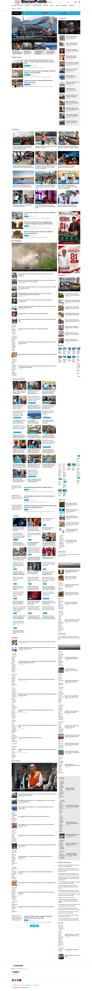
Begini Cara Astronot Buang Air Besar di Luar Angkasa (18, 588)
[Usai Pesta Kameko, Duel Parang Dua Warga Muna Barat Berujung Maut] (49, 459)
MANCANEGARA (27, 74)
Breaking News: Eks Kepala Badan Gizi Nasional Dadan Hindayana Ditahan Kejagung (36, 893)
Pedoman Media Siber (25, 985)
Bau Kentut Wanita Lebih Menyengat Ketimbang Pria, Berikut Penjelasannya (60, 361)
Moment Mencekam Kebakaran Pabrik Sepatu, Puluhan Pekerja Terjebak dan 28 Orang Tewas (37, 342)
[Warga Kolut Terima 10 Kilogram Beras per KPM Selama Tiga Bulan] (17, 83)
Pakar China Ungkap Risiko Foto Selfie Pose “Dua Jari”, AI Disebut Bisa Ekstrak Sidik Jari (49, 544)
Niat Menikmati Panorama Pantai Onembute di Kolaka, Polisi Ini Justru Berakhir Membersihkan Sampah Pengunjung (72, 510)
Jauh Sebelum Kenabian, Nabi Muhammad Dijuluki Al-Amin (39, 13)
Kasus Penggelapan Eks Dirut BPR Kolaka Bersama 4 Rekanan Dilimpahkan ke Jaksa (68, 886)
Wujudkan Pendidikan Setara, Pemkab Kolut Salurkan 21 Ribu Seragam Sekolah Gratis (37, 750)
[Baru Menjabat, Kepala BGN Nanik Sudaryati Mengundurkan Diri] (14, 817)
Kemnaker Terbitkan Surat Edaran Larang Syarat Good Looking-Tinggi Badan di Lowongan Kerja (19, 617)
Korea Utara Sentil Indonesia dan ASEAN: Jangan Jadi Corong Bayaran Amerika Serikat (35, 300)
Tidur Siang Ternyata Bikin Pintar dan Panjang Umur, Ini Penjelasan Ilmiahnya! (74, 361)
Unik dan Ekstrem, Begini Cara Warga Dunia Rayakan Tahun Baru (48, 573)
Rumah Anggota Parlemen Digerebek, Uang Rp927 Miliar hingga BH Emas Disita (37, 354)
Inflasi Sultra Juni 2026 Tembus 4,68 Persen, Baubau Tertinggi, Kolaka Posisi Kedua (72, 301)
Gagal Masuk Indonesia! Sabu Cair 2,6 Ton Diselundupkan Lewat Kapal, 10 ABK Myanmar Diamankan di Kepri (28, 52)
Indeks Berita (36, 985)
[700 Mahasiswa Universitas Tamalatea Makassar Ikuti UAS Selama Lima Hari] (14, 642)
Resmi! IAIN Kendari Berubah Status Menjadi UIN (29, 737)
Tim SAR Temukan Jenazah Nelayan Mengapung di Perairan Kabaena (66, 166)
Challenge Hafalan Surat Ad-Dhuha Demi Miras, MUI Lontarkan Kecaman (72, 108)
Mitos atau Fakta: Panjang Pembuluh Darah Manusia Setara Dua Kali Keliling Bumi (69, 468)
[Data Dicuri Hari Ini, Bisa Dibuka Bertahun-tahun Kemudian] (19, 522)
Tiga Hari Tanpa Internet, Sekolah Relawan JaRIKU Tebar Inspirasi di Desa (36, 679)
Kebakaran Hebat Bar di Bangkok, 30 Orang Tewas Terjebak (33, 328)
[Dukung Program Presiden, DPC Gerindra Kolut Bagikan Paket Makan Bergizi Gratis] (62, 836)
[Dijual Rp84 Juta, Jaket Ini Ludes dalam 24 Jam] (49, 551)
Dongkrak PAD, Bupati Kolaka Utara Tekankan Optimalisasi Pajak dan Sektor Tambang (72, 314)
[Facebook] (13, 980)
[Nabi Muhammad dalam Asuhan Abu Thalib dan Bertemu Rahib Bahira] (17, 234)
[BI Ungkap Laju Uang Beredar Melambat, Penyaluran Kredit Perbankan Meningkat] (61, 308)
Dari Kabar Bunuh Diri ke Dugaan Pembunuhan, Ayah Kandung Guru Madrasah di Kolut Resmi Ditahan (34, 407)
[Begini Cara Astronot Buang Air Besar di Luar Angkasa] (19, 581)
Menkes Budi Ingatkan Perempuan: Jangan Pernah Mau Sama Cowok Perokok (64, 361)
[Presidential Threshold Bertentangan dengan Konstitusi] (62, 855)
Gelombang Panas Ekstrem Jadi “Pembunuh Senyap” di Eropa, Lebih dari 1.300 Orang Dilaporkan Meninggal (37, 366)
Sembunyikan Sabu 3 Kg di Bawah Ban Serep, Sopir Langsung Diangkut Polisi (34, 466)
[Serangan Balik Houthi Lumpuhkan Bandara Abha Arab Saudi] (14, 314)
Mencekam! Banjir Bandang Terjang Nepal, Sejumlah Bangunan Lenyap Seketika (39, 71)
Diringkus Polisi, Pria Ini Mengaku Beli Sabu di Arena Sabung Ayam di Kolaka (19, 436)
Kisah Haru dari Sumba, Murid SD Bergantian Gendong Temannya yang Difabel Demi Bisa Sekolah (37, 694)
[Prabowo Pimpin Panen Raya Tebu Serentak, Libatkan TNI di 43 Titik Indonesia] (61, 321)
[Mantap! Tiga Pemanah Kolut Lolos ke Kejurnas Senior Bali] (61, 744)
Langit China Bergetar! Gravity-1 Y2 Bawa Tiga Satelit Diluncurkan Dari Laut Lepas (33, 588)
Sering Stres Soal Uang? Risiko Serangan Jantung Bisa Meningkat (69, 352)
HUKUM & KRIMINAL (62, 182)
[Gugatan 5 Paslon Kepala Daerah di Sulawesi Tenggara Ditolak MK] (62, 845)
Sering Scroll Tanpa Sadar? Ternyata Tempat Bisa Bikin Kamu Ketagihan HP (74, 352)
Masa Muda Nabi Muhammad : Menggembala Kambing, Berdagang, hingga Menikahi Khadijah (62, 13)
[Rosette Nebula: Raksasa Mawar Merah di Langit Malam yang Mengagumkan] (34, 595)
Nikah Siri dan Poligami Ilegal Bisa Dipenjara (33, 572)
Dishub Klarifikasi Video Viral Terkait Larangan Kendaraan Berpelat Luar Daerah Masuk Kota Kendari (68, 878)
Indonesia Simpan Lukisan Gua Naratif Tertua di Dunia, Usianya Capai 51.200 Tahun (72, 530)
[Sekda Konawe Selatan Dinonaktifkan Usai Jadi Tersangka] (49, 414)
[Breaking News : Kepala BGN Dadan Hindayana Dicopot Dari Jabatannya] (14, 907)
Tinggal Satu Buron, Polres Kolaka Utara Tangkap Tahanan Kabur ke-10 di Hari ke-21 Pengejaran (19, 451)
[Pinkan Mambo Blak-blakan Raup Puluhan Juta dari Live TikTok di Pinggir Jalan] (19, 551)
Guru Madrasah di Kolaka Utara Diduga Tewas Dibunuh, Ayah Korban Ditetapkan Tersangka (19, 422)
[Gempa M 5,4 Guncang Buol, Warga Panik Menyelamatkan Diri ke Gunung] (14, 836)
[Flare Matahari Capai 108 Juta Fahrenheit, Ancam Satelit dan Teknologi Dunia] (34, 610)
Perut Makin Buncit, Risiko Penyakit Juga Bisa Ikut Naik (60, 352)
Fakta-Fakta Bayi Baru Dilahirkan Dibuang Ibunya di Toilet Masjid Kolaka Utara (48, 451)
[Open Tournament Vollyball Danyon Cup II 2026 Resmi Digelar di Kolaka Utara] (61, 697)
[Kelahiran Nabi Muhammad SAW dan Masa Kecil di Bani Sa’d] (17, 499)
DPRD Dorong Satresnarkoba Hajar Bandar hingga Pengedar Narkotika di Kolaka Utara (68, 900)
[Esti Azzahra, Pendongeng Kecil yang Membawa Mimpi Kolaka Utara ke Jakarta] (14, 711)
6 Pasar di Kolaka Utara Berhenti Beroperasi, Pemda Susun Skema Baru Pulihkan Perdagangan (71, 340)
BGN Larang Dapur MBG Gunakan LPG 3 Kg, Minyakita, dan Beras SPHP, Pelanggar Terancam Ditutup (72, 37)
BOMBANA (60, 163)
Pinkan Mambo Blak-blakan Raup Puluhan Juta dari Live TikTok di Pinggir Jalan (19, 559)
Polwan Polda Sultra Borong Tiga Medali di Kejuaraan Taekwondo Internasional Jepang (72, 681)
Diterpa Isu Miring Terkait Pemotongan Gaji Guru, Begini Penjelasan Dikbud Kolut (68, 919)
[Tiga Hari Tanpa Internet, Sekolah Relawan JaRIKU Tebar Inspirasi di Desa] (14, 680)
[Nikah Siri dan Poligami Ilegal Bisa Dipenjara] (34, 566)
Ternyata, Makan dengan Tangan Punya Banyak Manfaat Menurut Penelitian (74, 468)
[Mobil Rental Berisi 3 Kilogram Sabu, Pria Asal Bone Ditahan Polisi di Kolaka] (19, 473)
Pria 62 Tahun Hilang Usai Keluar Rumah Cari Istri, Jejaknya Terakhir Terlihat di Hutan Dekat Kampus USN (39, 61)
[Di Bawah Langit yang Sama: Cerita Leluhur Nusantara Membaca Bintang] (19, 595)
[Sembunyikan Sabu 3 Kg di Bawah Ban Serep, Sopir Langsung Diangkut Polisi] (34, 459)
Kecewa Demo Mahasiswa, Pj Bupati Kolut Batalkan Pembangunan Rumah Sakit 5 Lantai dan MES (69, 870)
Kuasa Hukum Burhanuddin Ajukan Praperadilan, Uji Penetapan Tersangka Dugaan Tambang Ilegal (67, 187)
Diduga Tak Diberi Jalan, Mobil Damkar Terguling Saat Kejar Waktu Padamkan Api (23, 166)
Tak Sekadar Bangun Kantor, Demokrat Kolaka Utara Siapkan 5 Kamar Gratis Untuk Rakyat (72, 823)
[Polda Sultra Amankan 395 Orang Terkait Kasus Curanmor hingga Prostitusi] (14, 883)
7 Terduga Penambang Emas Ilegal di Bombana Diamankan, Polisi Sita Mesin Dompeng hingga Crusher (49, 436)
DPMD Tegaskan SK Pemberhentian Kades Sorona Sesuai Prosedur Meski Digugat (68, 891)
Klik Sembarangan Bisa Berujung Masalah (47, 528)
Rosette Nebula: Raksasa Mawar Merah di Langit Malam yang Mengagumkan (34, 603)
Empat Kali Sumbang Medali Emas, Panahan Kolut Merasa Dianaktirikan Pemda (72, 752)
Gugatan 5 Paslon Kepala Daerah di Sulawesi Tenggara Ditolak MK (72, 844)
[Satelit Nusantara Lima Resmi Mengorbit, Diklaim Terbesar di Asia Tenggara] (49, 610)
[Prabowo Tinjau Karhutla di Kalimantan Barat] (62, 83)
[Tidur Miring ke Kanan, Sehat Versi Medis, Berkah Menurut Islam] (78, 471)
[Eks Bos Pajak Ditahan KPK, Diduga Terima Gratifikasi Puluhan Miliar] (19, 385)
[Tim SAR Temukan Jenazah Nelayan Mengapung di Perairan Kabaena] (68, 158)
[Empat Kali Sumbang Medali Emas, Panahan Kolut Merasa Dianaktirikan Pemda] (61, 752)
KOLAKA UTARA (27, 84)
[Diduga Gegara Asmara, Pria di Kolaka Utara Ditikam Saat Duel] (23, 197)
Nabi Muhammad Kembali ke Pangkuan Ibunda (38, 487)
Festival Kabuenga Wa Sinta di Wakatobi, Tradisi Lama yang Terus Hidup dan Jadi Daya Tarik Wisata (72, 517)
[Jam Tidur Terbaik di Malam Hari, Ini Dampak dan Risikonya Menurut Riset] (60, 471)
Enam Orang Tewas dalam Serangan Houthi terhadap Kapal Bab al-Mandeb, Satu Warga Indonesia (37, 287)
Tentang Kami (15, 985)
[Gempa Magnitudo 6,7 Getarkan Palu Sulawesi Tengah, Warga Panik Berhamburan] (14, 858)
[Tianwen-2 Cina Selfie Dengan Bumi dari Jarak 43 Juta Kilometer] (49, 595)
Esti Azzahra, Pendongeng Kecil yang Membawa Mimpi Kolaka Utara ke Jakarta (35, 710)
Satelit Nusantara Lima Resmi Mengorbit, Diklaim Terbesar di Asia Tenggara (48, 617)
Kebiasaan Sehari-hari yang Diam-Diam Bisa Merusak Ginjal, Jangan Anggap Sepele (64, 352)
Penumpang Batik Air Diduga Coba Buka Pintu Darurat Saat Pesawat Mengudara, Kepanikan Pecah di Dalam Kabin (35, 294)
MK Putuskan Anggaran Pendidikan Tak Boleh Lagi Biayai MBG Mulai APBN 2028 (72, 50)
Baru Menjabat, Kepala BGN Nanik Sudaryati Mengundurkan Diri (33, 816)
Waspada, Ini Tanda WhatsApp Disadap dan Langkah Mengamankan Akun (19, 573)
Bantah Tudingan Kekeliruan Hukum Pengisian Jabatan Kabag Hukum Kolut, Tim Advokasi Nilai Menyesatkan (72, 788)
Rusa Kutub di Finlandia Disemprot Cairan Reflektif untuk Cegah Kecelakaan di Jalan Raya (49, 588)
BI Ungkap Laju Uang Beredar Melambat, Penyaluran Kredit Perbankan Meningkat (72, 307)
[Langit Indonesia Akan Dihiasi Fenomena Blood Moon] (19, 625)
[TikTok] (20, 980)
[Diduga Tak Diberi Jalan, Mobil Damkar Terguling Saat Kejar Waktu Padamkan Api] (23, 158)
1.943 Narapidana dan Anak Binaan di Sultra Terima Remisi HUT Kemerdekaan (67, 205)
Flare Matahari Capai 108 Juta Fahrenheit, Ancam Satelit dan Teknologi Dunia (34, 617)
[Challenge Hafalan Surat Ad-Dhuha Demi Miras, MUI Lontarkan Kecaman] (62, 109)
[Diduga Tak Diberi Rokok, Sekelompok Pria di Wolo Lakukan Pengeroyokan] (34, 444)
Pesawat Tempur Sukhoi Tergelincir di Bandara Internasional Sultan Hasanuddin (72, 95)
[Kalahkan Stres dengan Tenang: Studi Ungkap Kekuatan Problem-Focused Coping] (78, 406)
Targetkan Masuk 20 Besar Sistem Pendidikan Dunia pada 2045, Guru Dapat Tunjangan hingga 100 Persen (36, 307)
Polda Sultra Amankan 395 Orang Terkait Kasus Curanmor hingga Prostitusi (36, 882)
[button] (76, 2)
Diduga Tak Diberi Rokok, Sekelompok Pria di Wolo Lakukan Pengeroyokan (34, 451)
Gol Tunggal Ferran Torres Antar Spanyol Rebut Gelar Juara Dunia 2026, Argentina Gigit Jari (36, 825)
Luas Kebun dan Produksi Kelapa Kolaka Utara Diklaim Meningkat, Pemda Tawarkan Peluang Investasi (72, 327)
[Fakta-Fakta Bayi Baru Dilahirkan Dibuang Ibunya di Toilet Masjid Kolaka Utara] (49, 444)
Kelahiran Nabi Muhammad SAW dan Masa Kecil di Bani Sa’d (71, 593)
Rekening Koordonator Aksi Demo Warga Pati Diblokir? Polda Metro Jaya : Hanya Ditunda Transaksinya (45, 167)
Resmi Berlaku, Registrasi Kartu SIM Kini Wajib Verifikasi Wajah (34, 544)
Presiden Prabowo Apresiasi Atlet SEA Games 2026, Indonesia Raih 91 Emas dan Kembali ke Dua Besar (71, 712)
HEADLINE (15, 34)
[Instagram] (15, 980)
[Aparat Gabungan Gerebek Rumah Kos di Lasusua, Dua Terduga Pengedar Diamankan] (34, 473)
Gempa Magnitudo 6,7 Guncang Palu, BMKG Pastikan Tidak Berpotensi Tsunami (35, 872)
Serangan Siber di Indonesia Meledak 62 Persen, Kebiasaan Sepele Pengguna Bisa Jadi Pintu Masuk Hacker (72, 89)
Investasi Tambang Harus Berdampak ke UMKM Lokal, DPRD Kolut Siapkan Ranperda (68, 147)
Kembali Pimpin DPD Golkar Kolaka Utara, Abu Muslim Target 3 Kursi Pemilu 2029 (72, 806)
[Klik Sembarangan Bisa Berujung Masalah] (49, 522)
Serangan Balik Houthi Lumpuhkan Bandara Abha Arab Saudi (33, 313)
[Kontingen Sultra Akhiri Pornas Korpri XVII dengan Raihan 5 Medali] (61, 736)
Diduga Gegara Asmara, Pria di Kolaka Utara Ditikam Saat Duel (22, 205)
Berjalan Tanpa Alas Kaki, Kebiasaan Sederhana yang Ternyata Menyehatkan (60, 494)
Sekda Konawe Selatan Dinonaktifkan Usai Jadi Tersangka (48, 422)
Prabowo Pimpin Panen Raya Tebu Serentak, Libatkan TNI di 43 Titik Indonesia (72, 320)
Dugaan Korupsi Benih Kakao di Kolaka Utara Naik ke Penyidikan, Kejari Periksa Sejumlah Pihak (34, 436)
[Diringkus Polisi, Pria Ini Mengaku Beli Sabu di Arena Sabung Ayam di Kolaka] (19, 429)
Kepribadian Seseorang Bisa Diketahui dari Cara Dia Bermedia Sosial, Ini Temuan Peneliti (78, 352)
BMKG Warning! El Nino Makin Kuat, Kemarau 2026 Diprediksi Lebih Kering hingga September (72, 102)
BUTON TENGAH (27, 65)
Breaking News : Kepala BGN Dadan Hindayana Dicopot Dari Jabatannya (36, 906)
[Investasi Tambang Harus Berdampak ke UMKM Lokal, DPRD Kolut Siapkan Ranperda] (68, 138)
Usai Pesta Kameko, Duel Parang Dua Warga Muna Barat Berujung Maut (48, 466)
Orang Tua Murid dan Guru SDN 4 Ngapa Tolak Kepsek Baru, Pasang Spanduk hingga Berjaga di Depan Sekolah (37, 662)
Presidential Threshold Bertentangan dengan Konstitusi (71, 854)
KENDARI (60, 202)
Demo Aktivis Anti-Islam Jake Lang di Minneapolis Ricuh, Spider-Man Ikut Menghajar (36, 274)
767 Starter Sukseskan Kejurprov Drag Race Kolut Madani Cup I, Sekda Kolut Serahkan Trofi (71, 669)
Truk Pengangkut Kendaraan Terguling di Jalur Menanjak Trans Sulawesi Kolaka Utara (45, 187)
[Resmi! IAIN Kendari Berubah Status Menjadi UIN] (14, 738)
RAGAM (15, 525)
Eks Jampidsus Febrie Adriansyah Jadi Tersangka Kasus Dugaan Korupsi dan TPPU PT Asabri (37, 845)
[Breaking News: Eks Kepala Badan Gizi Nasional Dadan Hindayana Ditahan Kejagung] (14, 893)
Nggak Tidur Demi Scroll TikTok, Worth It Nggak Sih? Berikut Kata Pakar (64, 494)
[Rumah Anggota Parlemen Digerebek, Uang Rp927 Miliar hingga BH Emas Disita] (14, 355)
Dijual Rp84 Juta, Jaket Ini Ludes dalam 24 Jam (48, 558)
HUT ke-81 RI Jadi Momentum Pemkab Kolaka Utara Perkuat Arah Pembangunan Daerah (45, 206)
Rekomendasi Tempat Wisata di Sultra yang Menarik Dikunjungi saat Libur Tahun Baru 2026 (71, 541)
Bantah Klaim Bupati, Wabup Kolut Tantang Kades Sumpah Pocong (68, 912)
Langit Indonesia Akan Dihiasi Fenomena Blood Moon (19, 632)
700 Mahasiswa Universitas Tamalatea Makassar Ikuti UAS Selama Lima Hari (36, 641)
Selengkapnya (34, 925)
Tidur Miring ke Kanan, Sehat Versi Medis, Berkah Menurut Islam (78, 482)
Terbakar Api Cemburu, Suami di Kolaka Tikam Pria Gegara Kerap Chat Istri (69, 905)
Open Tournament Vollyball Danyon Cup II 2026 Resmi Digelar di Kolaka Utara (71, 696)
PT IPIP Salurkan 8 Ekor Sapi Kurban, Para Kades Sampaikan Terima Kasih (69, 894)
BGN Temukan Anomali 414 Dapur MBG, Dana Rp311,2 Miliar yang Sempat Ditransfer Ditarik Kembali (72, 63)
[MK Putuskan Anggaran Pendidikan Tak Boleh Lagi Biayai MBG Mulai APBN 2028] (62, 51)
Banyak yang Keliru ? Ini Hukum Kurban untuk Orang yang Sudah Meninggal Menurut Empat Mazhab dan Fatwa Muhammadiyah (72, 620)
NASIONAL (15, 539)
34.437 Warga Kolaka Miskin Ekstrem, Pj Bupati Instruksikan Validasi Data (69, 882)
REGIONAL (15, 163)
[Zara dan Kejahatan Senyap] (61, 950)
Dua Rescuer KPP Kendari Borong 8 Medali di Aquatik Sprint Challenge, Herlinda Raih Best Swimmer (72, 658)
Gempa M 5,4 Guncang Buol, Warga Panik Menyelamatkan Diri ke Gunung (36, 835)
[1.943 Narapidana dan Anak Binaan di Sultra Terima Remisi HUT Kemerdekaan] (68, 197)
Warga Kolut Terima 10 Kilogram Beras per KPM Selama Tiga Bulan (45, 147)
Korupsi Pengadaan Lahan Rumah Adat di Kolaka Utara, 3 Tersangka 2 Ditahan (68, 874)
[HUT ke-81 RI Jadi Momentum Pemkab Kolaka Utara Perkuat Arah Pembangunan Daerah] (46, 197)
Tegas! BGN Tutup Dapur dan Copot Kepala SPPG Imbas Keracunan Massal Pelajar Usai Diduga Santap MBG (72, 115)
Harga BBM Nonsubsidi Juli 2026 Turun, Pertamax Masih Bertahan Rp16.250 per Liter (72, 333)
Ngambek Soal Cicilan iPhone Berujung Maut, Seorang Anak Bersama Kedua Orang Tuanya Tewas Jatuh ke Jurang (36, 281)
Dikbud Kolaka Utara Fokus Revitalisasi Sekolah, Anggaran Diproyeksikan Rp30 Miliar (37, 726)
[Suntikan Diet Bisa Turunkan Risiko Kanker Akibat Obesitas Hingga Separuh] (64, 473)
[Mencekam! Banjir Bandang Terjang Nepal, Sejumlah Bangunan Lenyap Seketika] (17, 74)
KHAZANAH (26, 216)
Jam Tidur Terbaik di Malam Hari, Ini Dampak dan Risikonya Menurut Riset (60, 483)
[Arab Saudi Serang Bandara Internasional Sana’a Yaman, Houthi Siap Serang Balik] (14, 320)
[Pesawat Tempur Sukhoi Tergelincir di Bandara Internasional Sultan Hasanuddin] (62, 96)
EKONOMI (60, 143)
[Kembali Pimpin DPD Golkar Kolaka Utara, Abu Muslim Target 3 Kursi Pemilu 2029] (62, 807)
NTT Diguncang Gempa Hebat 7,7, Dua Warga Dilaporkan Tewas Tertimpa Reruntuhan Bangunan (39, 52)
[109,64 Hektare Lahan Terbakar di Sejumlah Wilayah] (62, 57)
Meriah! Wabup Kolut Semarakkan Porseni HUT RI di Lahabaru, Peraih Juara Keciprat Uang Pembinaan (72, 765)
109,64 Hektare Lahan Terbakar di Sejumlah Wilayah (71, 56)
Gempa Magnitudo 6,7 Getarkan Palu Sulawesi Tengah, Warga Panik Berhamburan (35, 857)
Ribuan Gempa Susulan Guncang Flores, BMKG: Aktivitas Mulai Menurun (71, 43)
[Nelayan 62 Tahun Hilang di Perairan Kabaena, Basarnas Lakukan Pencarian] (23, 177)
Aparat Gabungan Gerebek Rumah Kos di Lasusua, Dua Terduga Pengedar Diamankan (34, 480)
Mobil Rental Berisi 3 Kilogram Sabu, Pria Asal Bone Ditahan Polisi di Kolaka (19, 480)
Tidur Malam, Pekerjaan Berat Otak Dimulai (69, 361)
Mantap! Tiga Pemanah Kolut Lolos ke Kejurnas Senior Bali (72, 744)
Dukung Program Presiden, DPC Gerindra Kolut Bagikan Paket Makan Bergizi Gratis (72, 835)
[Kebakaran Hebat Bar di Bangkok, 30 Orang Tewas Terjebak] (14, 329)
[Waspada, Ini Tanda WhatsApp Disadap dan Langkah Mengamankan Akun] (19, 566)
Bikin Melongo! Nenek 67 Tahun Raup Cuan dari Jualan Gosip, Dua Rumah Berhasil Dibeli (34, 529)
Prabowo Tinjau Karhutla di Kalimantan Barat (72, 82)
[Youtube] (18, 980)
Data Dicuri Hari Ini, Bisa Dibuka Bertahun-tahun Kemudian (18, 529)
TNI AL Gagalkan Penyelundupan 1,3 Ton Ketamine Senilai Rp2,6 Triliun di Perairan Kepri (34, 38)
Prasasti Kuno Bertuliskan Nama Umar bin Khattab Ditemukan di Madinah (71, 603)
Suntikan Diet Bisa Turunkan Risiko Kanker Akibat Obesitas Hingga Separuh (64, 486)
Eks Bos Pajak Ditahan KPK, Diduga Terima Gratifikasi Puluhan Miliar (17, 52)
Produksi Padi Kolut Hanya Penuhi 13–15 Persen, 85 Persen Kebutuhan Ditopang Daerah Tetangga (72, 294)
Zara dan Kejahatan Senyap (72, 949)
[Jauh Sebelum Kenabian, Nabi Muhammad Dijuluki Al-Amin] (31, 13)
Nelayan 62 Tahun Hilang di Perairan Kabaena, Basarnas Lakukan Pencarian (22, 186)
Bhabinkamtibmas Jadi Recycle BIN (72, 956)
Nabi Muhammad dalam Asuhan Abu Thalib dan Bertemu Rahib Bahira (71, 577)
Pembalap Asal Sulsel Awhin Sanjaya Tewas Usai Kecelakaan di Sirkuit (72, 726)
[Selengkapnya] (46, 972)
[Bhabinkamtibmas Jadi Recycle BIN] (61, 956)
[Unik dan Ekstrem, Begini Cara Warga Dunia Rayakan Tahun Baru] (49, 566)
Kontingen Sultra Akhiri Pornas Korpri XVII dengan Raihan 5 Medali (72, 736)
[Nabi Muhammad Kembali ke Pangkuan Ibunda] (17, 489)
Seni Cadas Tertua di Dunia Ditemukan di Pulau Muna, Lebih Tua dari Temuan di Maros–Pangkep (72, 523)
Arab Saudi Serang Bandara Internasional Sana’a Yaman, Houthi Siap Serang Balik (37, 320)
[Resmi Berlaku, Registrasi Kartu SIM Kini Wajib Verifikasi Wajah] (34, 537)
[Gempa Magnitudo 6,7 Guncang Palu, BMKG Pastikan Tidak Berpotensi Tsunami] (14, 873)
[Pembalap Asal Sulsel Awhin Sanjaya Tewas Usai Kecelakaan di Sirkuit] (61, 727)
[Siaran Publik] (38, 2)
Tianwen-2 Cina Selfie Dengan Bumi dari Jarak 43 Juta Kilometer (49, 603)
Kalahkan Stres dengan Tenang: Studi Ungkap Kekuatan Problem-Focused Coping (78, 460)
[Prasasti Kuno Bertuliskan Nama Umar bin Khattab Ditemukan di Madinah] (61, 603)
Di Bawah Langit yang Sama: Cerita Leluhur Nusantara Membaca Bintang (18, 603)
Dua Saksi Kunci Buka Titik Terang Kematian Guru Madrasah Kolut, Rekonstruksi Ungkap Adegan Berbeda (48, 407)
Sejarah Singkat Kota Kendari (65, 897)
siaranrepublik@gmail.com (20, 968)
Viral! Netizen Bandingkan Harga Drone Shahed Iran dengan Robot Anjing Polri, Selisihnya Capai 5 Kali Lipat (34, 559)
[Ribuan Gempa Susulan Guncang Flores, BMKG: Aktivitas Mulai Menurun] (62, 44)
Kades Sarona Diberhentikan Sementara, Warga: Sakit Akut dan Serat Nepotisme (67, 908)
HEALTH (60, 348)
